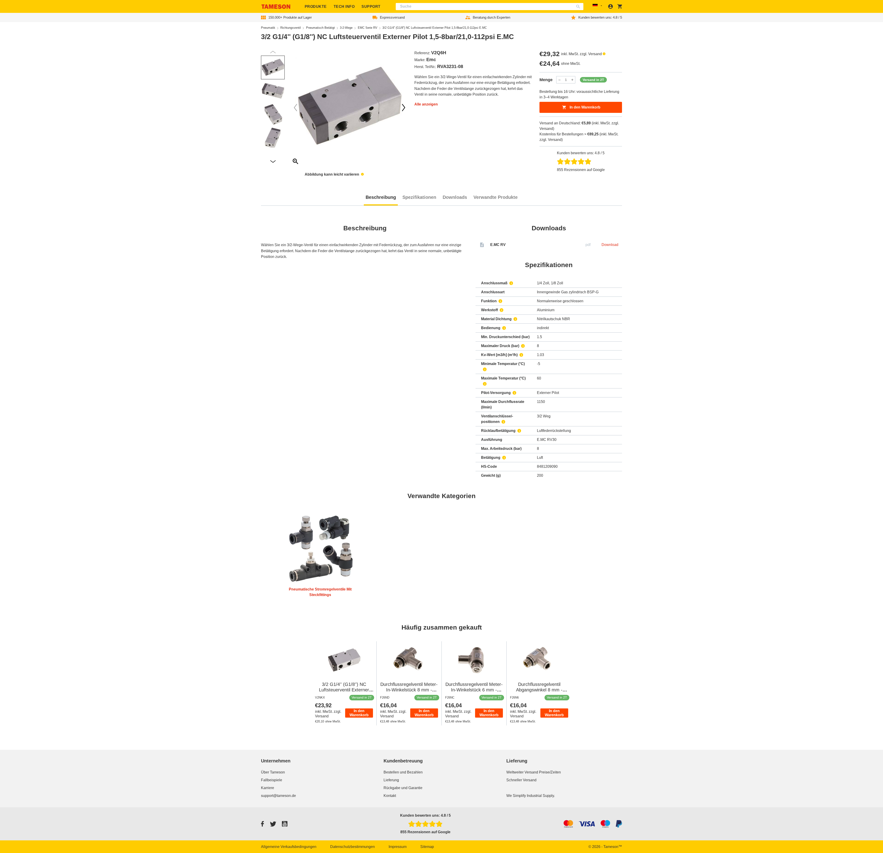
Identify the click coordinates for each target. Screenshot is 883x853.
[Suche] (579, 6)
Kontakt (390, 796)
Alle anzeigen (426, 104)
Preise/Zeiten (550, 772)
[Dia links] (403, 107)
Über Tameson (273, 772)
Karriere (267, 788)
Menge (546, 79)
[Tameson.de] (276, 6)
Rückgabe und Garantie (403, 788)
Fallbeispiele (271, 780)
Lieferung (391, 780)
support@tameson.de (278, 796)
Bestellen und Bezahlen (403, 772)
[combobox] (490, 6)
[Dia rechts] (295, 107)
